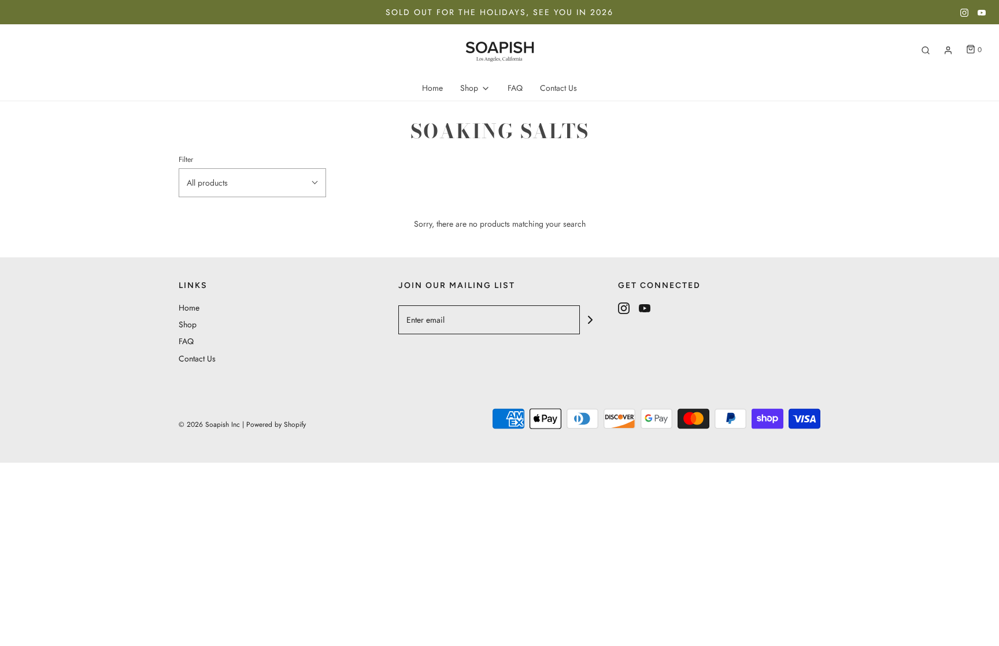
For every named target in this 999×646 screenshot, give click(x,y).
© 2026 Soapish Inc (209, 424)
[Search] (926, 50)
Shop (188, 324)
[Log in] (948, 50)
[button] (252, 182)
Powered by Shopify (276, 424)
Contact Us (558, 88)
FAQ (515, 88)
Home (432, 88)
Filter (186, 159)
